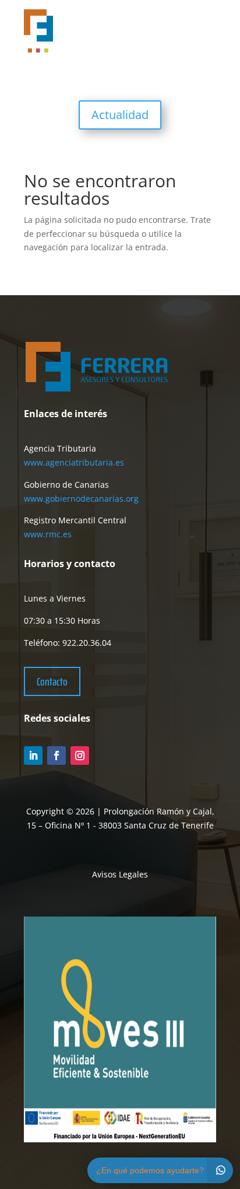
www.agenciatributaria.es (74, 462)
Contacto (52, 681)
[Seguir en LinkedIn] (33, 755)
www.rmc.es (48, 534)
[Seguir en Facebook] (56, 755)
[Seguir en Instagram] (79, 755)
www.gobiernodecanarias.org (81, 498)
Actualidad (120, 115)
